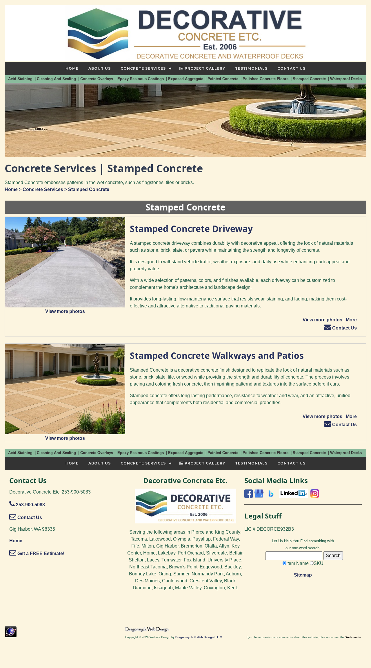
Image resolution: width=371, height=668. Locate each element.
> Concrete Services (40, 189)
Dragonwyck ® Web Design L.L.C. (199, 637)
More (351, 319)
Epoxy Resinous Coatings (141, 79)
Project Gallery (204, 68)
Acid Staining (21, 79)
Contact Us (344, 327)
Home (11, 189)
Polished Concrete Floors (266, 79)
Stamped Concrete (310, 79)
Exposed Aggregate (186, 79)
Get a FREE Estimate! (40, 553)
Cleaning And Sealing (57, 79)
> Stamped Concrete (86, 189)
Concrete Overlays (97, 79)
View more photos (65, 311)
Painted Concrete (223, 79)
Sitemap (303, 574)
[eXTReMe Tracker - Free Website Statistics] (11, 634)
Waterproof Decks (346, 79)
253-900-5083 (30, 504)
